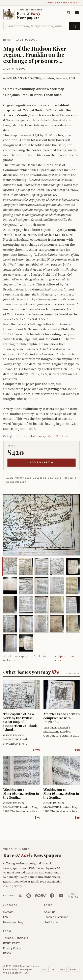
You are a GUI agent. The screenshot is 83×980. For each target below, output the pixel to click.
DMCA (7, 953)
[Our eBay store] (40, 895)
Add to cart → (41, 462)
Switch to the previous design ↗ (63, 2)
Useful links (51, 922)
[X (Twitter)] (20, 895)
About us (49, 911)
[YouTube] (61, 895)
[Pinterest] (28, 895)
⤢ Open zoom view (64, 658)
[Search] (74, 26)
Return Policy (11, 942)
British (62, 436)
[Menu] (77, 12)
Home (6, 39)
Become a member (56, 916)
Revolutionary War (38, 436)
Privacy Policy (12, 948)
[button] (41, 524)
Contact (8, 911)
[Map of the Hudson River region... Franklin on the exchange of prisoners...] (10, 566)
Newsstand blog (13, 922)
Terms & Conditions (15, 937)
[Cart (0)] (68, 12)
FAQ (5, 916)
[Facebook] (52, 895)
